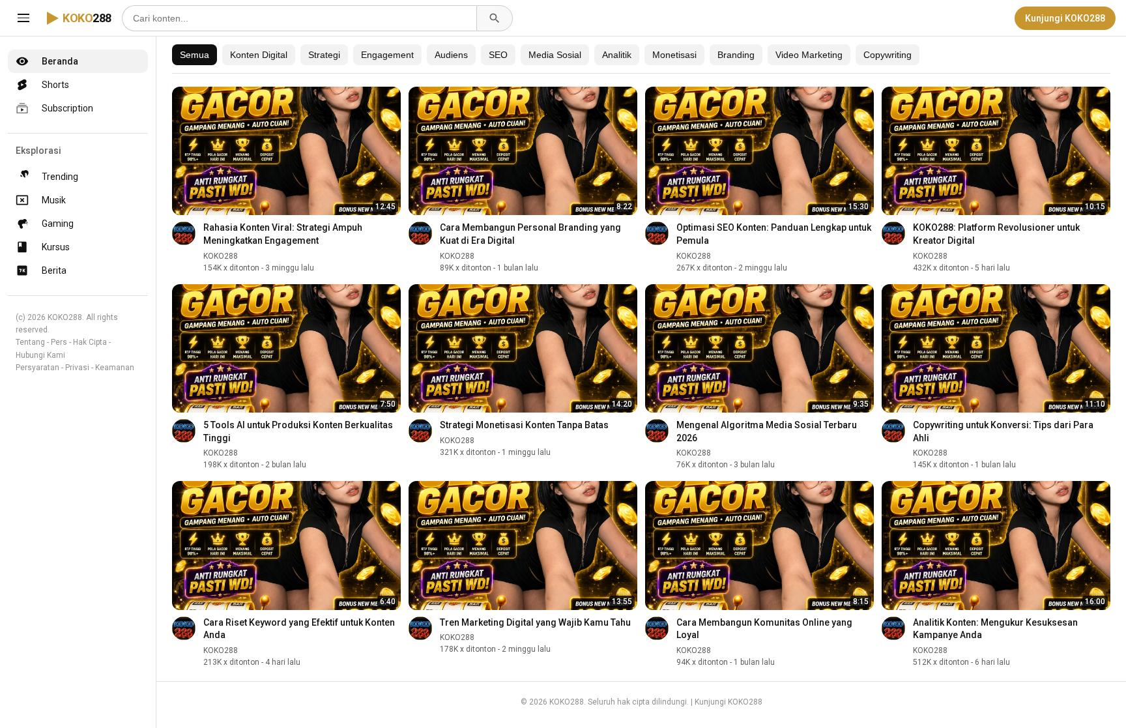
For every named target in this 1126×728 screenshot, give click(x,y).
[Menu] (23, 18)
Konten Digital (258, 55)
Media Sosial (554, 55)
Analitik (616, 55)
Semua (194, 55)
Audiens (451, 55)
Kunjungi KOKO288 (1065, 18)
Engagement (387, 55)
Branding (736, 55)
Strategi (324, 55)
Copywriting (887, 55)
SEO (498, 55)
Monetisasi (674, 55)
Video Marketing (809, 55)
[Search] (494, 18)
